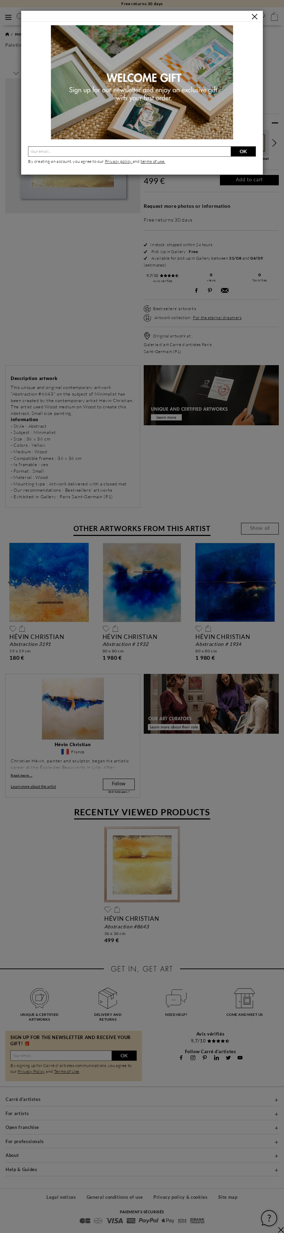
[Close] (254, 16)
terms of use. (153, 161)
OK (243, 151)
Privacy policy (119, 161)
